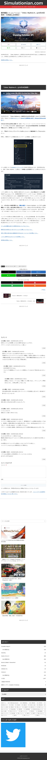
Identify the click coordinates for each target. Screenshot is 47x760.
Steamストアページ (17, 167)
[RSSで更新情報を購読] (35, 285)
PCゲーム (16, 266)
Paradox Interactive (10, 266)
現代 (21, 266)
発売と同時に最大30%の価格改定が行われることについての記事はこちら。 (19, 233)
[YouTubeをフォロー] (35, 282)
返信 (44, 348)
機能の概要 (22, 205)
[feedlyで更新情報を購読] (12, 285)
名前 (2, 479)
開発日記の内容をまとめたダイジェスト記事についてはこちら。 (17, 229)
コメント (4, 465)
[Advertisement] (23, 74)
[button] (23, 48)
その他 (3, 266)
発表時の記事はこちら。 (7, 60)
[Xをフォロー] (12, 282)
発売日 (25, 266)
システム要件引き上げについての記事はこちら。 (13, 236)
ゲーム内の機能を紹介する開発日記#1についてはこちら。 (15, 226)
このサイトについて (23, 756)
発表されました (15, 118)
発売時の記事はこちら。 (7, 240)
